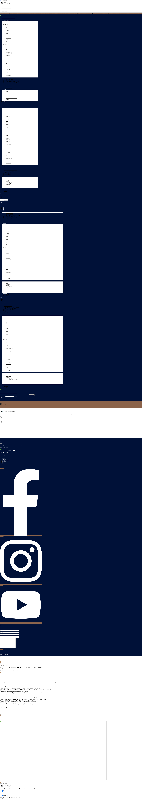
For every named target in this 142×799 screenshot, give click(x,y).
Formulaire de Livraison (6, 5)
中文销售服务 (4, 2)
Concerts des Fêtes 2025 (6, 3)
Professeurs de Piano (9, 79)
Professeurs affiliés (9, 88)
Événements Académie (9, 86)
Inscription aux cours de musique (11, 83)
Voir (1, 435)
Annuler (1, 437)
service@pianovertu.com (5, 452)
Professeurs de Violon (9, 80)
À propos (7, 102)
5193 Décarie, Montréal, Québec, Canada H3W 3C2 (12, 445)
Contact (3, 4)
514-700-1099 (2, 455)
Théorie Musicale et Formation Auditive (13, 81)
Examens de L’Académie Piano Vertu (12, 82)
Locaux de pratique (9, 87)
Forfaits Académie (9, 84)
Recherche (2, 422)
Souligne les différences (7, 786)
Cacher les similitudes (7, 785)
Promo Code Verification (6, 8)
